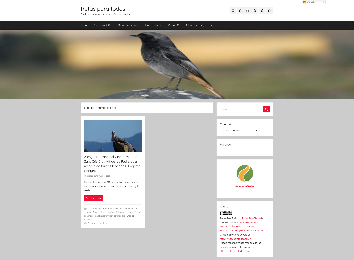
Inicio (84, 25)
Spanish (310, 2)
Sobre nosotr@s (102, 25)
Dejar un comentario (97, 223)
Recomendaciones (128, 25)
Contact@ (173, 25)
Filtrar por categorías (197, 25)
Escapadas (118, 208)
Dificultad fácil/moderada (100, 208)
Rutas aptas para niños (103, 212)
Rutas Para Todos (251, 218)
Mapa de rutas (153, 25)
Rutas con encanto (124, 212)
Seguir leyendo (93, 198)
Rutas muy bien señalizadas (111, 216)
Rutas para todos (103, 8)
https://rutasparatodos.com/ (235, 238)
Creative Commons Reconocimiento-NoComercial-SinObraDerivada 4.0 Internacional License (242, 226)
